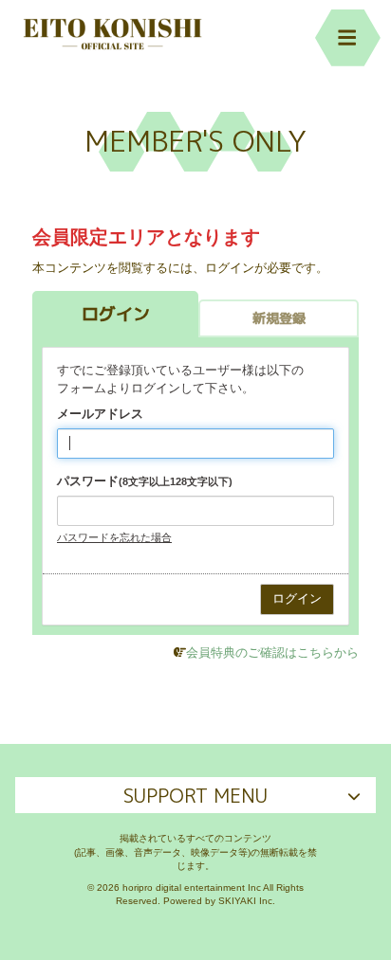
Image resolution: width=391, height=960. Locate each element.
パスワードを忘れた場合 (114, 537)
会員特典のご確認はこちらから (272, 652)
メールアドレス (100, 414)
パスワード (145, 481)
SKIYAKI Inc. (246, 901)
